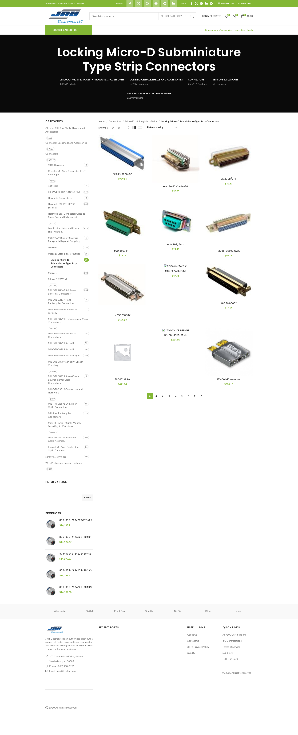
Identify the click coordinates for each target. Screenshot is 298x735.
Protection (239, 29)
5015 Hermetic (56, 164)
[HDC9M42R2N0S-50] (176, 159)
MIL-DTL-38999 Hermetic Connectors (62, 335)
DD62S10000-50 (122, 174)
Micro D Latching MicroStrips (64, 253)
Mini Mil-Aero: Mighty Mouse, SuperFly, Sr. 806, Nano (64, 424)
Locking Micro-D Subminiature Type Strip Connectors (64, 263)
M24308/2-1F (229, 179)
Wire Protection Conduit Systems (63, 462)
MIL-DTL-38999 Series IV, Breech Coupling (65, 363)
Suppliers (227, 652)
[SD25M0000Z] (229, 282)
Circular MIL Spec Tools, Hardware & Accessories (65, 130)
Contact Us (193, 640)
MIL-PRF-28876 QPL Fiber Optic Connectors (62, 405)
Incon (238, 611)
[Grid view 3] (134, 127)
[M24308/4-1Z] (176, 220)
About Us (192, 634)
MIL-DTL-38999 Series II (61, 343)
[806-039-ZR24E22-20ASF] (51, 541)
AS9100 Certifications (234, 634)
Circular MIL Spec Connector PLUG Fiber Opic (67, 172)
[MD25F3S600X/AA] (229, 224)
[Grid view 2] (128, 127)
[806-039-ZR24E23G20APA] (51, 524)
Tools (250, 29)
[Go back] (41, 59)
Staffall (90, 611)
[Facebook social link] (129, 3)
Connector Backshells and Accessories (66, 142)
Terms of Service (231, 646)
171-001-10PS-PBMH (175, 335)
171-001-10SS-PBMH (228, 379)
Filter (87, 497)
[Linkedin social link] (173, 3)
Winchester (60, 611)
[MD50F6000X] (122, 288)
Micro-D (52, 272)
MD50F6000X (122, 315)
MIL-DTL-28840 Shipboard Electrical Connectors (62, 292)
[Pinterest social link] (164, 3)
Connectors (211, 29)
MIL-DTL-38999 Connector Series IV (62, 311)
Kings (208, 611)
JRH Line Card (230, 658)
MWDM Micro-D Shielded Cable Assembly (62, 439)
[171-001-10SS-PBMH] (229, 352)
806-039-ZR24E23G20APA (75, 520)
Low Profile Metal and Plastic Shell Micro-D (64, 230)
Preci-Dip (119, 611)
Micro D (52, 247)
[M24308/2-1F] (229, 155)
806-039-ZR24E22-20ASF (75, 537)
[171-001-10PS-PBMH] (176, 330)
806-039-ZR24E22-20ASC (75, 587)
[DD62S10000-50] (122, 153)
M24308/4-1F (122, 251)
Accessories (225, 29)
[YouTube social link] (156, 3)
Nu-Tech (178, 611)
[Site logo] (65, 15)
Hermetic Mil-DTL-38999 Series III (61, 206)
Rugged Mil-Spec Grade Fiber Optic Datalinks (64, 449)
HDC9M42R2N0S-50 (175, 186)
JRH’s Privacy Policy (198, 646)
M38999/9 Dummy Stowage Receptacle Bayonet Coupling (64, 239)
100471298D (122, 379)
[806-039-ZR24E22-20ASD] (51, 574)
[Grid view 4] (140, 127)
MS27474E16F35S (175, 271)
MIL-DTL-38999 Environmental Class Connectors (68, 321)
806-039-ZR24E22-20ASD (75, 570)
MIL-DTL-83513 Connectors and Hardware (65, 391)
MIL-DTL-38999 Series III (61, 349)
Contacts (53, 185)
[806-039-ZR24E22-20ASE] (51, 557)
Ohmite (149, 611)
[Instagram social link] (147, 3)
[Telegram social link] (211, 3)
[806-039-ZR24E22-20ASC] (51, 591)
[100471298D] (122, 352)
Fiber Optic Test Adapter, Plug (64, 191)
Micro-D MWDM (57, 279)
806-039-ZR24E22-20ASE (75, 553)
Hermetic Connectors (59, 197)
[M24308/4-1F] (122, 224)
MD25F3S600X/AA (229, 251)
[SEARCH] (192, 16)
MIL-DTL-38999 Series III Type (64, 355)
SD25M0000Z (229, 303)
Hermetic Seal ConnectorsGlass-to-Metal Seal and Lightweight (67, 215)
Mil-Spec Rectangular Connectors (59, 415)
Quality (191, 652)
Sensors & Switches (55, 456)
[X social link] (138, 3)
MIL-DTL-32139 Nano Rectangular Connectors (61, 301)
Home (101, 121)
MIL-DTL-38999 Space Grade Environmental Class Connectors (63, 379)
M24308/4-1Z (175, 244)
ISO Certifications (232, 640)
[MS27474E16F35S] (176, 266)
